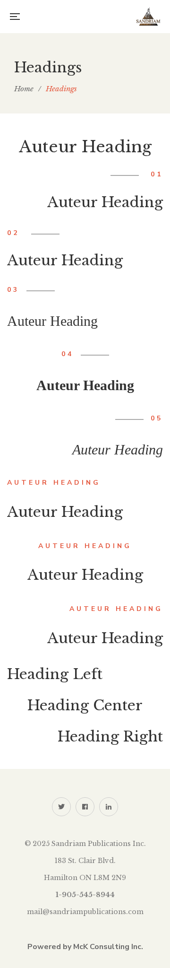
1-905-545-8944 (85, 894)
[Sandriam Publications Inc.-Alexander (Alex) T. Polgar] (148, 16)
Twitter (61, 806)
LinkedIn (108, 806)
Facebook (85, 806)
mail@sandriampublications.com (85, 911)
